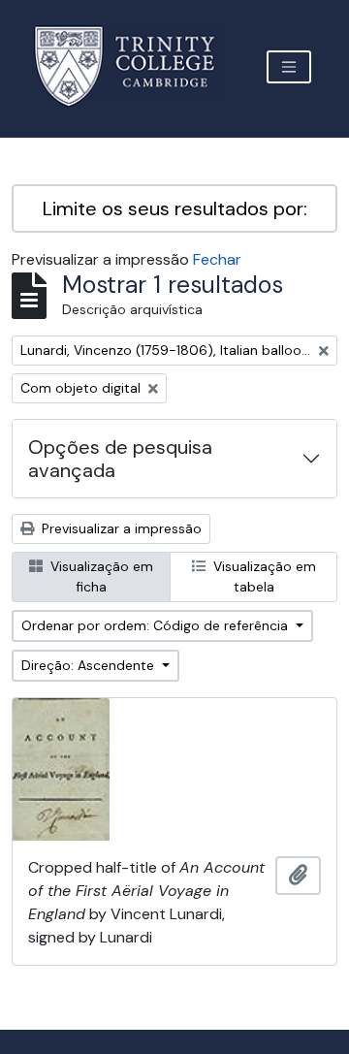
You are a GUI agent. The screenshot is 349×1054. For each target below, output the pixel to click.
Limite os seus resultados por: (175, 208)
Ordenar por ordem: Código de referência (156, 625)
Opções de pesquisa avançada (120, 458)
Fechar (217, 259)
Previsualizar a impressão (120, 528)
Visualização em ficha (100, 576)
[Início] (136, 66)
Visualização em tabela (262, 576)
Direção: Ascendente (89, 665)
